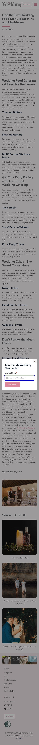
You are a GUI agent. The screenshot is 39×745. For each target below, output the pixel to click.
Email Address (11, 373)
